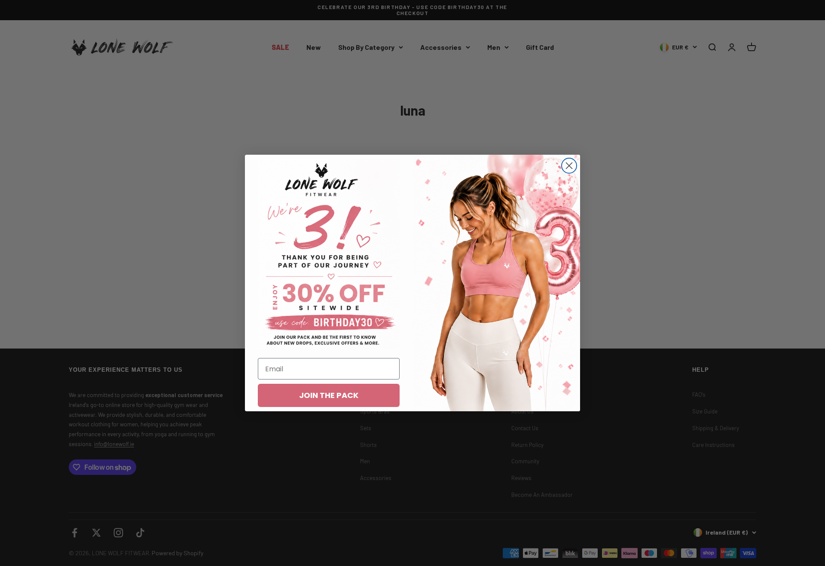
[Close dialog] (569, 165)
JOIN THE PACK (328, 395)
